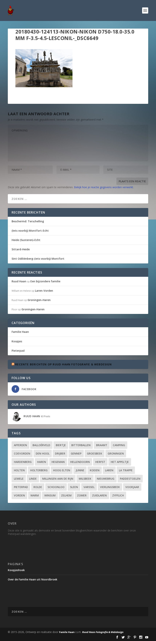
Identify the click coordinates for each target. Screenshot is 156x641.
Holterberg (39, 470)
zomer (82, 495)
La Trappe (126, 470)
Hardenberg (23, 462)
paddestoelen (130, 478)
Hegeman (58, 462)
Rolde (37, 487)
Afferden (20, 445)
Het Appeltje (120, 462)
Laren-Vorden (44, 290)
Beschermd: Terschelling (28, 221)
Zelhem (66, 495)
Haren (41, 462)
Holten (19, 470)
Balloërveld (41, 445)
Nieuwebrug (105, 478)
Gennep (76, 453)
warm (34, 495)
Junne (80, 470)
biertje (61, 445)
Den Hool (42, 453)
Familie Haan (20, 332)
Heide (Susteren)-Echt (26, 240)
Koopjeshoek (16, 570)
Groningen (116, 453)
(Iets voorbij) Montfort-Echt (30, 230)
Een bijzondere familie (45, 281)
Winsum (50, 495)
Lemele (19, 478)
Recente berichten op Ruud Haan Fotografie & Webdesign (63, 364)
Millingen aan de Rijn (57, 478)
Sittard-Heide (21, 249)
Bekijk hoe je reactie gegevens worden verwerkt (103, 187)
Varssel (89, 487)
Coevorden (22, 453)
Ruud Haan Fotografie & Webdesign (102, 632)
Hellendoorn (80, 462)
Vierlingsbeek (110, 487)
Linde (33, 478)
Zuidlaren (99, 495)
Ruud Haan (19, 281)
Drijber (60, 453)
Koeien (94, 470)
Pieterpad (18, 350)
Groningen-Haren (39, 300)
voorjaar (132, 487)
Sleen (74, 487)
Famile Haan (67, 632)
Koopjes (17, 341)
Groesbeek (94, 453)
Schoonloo (56, 487)
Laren (109, 470)
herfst (100, 462)
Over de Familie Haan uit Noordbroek (32, 579)
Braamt (101, 445)
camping (119, 445)
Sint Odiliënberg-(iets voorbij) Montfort (38, 258)
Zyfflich (118, 495)
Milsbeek (85, 478)
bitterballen (81, 445)
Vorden (19, 495)
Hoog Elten (61, 470)
